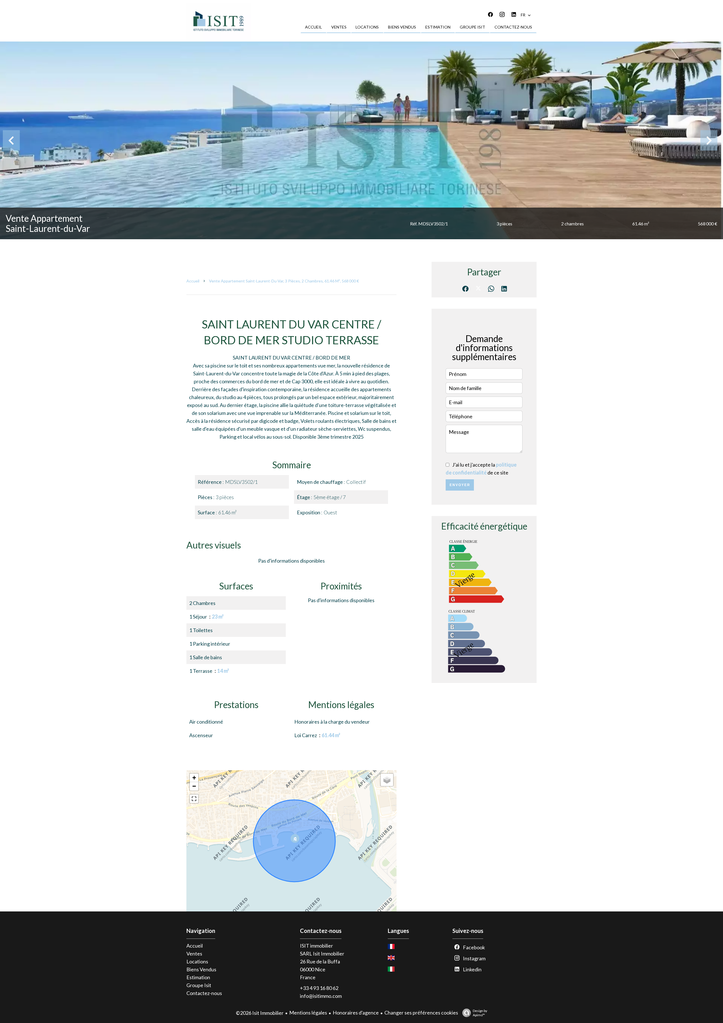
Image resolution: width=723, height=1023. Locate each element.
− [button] (194, 786)
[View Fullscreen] (194, 799)
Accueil (192, 280)
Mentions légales (308, 1012)
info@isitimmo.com (321, 996)
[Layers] (387, 780)
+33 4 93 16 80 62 (319, 988)
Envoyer (460, 485)
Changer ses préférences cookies (421, 1012)
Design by (480, 1013)
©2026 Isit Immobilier (260, 1013)
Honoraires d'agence (356, 1012)
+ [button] (194, 777)
